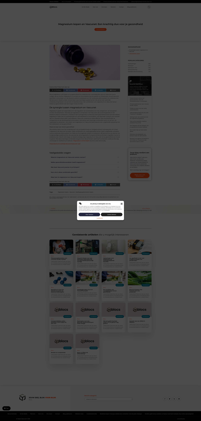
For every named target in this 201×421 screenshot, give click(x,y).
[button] (121, 204)
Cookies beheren (111, 214)
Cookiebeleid (100, 218)
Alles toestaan (89, 214)
